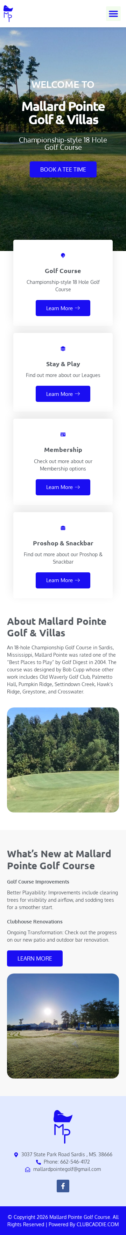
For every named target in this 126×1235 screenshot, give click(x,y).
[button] (113, 13)
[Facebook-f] (63, 1186)
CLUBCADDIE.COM (98, 1224)
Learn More (59, 308)
